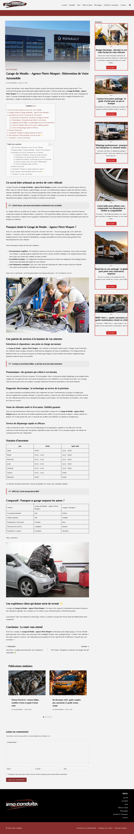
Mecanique (98, 5)
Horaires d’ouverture (14, 130)
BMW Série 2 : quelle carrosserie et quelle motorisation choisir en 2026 (111, 318)
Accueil (64, 5)
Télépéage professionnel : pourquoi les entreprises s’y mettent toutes (111, 146)
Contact (123, 5)
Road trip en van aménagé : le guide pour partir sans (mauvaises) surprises (111, 271)
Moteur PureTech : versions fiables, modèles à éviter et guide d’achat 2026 (25, 703)
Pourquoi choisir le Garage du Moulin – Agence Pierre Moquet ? (28, 112)
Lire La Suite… (111, 67)
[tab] (43, 717)
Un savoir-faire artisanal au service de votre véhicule (24, 110)
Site (65, 769)
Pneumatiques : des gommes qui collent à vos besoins (28, 120)
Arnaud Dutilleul (12, 83)
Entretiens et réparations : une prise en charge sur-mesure (29, 118)
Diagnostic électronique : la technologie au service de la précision (32, 123)
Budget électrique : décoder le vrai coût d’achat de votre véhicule (111, 51)
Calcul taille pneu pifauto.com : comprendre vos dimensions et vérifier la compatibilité (111, 208)
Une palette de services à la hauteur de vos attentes (24, 115)
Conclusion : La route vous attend (18, 138)
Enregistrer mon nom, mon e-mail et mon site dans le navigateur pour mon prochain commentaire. (37, 774)
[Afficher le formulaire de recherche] (130, 5)
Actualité (72, 5)
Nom (9, 769)
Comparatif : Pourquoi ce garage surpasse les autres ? (25, 133)
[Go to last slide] (12, 693)
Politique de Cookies (105, 828)
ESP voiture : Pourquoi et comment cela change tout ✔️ (70, 648)
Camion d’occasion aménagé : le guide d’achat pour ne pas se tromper (111, 101)
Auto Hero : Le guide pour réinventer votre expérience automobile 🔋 (24, 650)
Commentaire (12, 742)
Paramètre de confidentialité (86, 828)
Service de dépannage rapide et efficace (24, 128)
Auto (78, 5)
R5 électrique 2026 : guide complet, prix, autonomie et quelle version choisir (67, 703)
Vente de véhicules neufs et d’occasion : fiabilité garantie (29, 125)
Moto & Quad (87, 5)
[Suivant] (83, 693)
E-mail (38, 769)
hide (34, 106)
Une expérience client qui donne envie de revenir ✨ (24, 135)
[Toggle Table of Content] (49, 144)
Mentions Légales (121, 828)
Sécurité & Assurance (111, 5)
